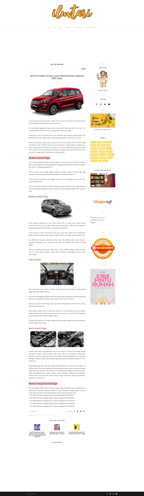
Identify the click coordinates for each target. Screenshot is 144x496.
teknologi (43, 415)
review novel (95, 157)
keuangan (102, 148)
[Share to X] (77, 411)
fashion (93, 145)
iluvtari (35, 493)
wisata (106, 160)
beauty (93, 142)
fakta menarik (107, 142)
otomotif (36, 415)
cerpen (99, 142)
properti (111, 154)
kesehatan (94, 148)
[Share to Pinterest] (80, 411)
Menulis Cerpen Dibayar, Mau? (102, 129)
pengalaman (102, 154)
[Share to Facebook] (74, 411)
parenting (94, 154)
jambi (108, 145)
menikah (102, 151)
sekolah (109, 157)
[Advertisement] (72, 47)
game (103, 145)
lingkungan (94, 151)
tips (100, 160)
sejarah (103, 157)
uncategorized (52, 415)
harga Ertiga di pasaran (74, 138)
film (99, 145)
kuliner (109, 148)
